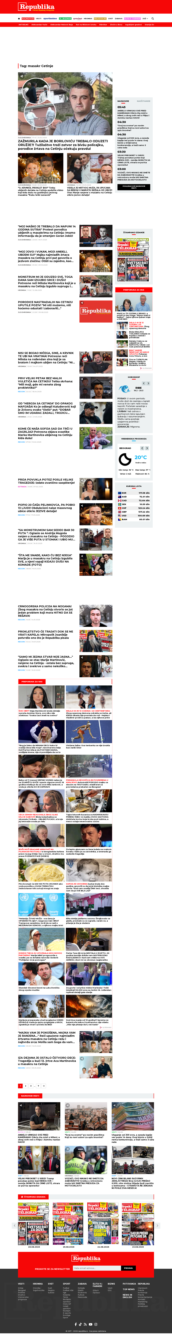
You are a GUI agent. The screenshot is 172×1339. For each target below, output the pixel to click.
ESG (110, 1290)
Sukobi (51, 1292)
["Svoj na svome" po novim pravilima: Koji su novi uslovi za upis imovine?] (86, 1116)
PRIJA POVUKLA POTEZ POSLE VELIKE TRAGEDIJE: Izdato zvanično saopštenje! (46, 481)
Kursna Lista (134, 486)
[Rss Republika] (86, 1324)
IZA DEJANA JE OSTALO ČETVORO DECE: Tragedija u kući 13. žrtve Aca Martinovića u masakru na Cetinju (47, 1061)
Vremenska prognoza (23, 1298)
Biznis (111, 1284)
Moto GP (67, 1304)
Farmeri (96, 1293)
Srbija (20, 1288)
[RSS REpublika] (91, 1324)
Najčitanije (143, 101)
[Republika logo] (36, 7)
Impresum (142, 1288)
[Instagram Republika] (95, 1324)
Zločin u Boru (116, 25)
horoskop (134, 377)
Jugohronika (24, 138)
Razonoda (82, 1297)
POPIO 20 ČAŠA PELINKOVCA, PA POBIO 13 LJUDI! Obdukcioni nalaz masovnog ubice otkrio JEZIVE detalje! (46, 508)
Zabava (118, 19)
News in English (127, 1296)
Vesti (38, 19)
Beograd (22, 1290)
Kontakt (141, 1299)
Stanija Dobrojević (153, 25)
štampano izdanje (133, 232)
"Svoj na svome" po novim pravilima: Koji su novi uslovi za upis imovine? (133, 128)
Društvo (21, 1295)
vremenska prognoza (134, 439)
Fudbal (66, 1288)
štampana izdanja (34, 1197)
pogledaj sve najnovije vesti (134, 187)
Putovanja (129, 1284)
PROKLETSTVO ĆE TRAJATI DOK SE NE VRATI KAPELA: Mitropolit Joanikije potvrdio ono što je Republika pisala (45, 634)
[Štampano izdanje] (34, 1224)
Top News (129, 1289)
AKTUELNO (23, 25)
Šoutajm (66, 1311)
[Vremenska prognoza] (125, 459)
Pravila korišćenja (142, 1291)
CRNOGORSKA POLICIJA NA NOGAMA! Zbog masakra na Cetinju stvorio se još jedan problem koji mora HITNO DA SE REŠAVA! (45, 611)
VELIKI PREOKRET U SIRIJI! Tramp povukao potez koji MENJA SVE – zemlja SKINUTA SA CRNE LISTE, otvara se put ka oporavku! (133, 160)
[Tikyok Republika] (81, 1324)
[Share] (22, 76)
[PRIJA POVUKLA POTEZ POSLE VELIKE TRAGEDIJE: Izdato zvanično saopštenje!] (96, 489)
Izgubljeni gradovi (133, 25)
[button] (144, 383)
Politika (21, 1292)
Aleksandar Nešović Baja (61, 25)
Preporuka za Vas (32, 681)
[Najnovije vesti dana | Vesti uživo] (65, 18)
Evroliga (66, 1315)
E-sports (67, 1313)
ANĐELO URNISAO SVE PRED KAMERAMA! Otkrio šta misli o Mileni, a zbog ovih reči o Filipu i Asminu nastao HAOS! (133, 114)
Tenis (65, 1297)
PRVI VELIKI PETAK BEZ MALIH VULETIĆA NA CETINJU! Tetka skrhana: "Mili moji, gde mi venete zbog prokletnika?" (45, 383)
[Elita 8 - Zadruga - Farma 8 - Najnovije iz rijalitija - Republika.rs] (132, 18)
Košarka (66, 1295)
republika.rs (83, 1331)
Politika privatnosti (143, 1305)
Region (21, 392)
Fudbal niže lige (68, 1291)
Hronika (88, 19)
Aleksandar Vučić (39, 25)
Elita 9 (21, 1132)
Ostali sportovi (67, 1307)
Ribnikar (103, 25)
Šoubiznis (82, 1292)
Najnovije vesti (30, 1096)
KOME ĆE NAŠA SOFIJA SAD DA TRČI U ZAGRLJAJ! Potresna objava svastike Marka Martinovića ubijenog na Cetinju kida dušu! (45, 433)
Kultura (81, 1295)
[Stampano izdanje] (133, 259)
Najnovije (123, 101)
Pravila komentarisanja (145, 1296)
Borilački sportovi (67, 1300)
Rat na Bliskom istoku (86, 25)
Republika (144, 1284)
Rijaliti (80, 1290)
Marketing (142, 1302)
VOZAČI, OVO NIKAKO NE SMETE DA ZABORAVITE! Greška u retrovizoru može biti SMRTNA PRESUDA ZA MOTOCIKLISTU (133, 176)
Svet (110, 19)
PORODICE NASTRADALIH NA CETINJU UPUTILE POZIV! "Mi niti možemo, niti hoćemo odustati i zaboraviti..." (45, 305)
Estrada (22, 487)
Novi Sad (125, 448)
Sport (66, 1284)
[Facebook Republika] (76, 1324)
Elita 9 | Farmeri (97, 1285)
